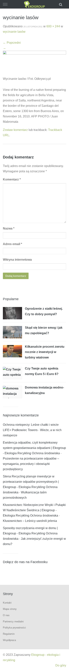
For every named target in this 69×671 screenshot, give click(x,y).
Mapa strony (10, 609)
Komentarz (12, 179)
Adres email (12, 244)
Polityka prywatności (14, 627)
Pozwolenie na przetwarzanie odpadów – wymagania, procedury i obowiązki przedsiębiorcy (31, 464)
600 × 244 (53, 26)
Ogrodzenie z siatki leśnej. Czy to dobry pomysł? (44, 311)
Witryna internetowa (17, 259)
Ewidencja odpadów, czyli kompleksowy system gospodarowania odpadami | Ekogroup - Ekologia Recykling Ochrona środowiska (34, 448)
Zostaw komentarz (15, 129)
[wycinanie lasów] (34, 63)
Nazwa (8, 228)
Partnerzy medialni (13, 621)
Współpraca (9, 640)
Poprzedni (12, 42)
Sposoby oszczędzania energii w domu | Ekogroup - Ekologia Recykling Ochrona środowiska (30, 533)
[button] (61, 4)
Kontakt (7, 602)
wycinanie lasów (14, 31)
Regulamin (9, 633)
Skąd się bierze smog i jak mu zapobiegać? (43, 330)
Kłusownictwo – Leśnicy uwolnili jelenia (30, 520)
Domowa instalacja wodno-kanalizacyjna (44, 390)
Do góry (60, 665)
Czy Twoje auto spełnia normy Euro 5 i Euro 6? (41, 371)
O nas (6, 615)
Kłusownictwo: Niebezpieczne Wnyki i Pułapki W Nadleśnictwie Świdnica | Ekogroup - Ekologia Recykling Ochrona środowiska (34, 510)
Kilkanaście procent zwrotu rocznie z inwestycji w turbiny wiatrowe (44, 352)
